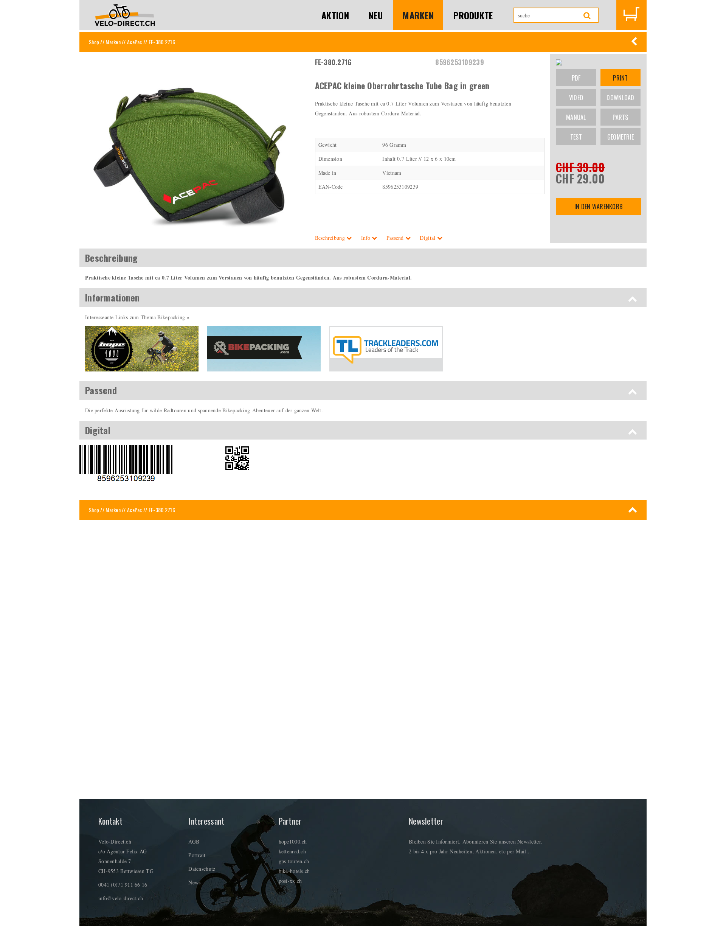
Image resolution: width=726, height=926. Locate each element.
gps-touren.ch (294, 861)
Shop (94, 42)
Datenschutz (201, 868)
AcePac (134, 42)
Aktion (335, 15)
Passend (395, 237)
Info (366, 237)
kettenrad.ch (292, 851)
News (194, 882)
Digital (428, 237)
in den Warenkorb (598, 206)
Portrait (196, 855)
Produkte (473, 15)
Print (620, 77)
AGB (193, 841)
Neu (376, 15)
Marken (418, 15)
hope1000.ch (293, 841)
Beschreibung (331, 237)
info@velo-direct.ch (120, 898)
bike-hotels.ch (294, 871)
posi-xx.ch (290, 880)
